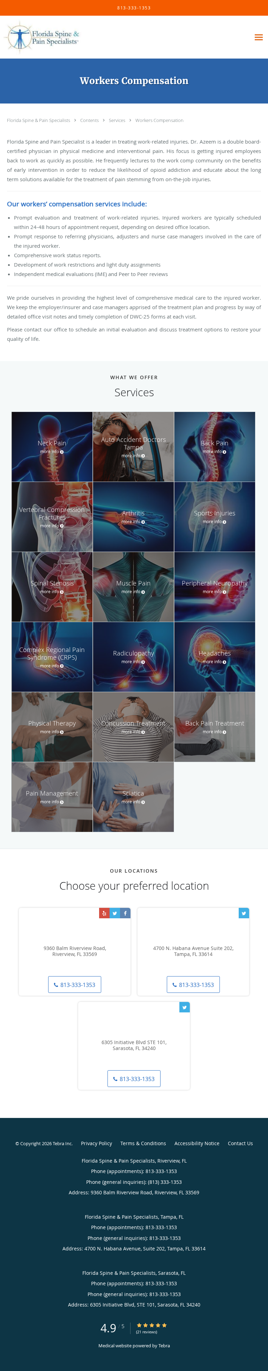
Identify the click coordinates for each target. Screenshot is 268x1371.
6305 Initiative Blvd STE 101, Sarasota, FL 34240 (134, 1045)
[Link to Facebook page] (125, 913)
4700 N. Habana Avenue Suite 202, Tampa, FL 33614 (193, 951)
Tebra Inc (62, 1143)
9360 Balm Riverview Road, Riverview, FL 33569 (75, 951)
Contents (90, 120)
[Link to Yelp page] (104, 913)
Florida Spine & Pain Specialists (39, 120)
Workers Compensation (159, 120)
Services (117, 120)
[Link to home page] (56, 37)
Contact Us (240, 1143)
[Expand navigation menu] (259, 37)
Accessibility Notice (196, 1143)
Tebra (164, 1345)
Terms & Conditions (143, 1143)
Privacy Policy (96, 1143)
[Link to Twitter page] (115, 913)
